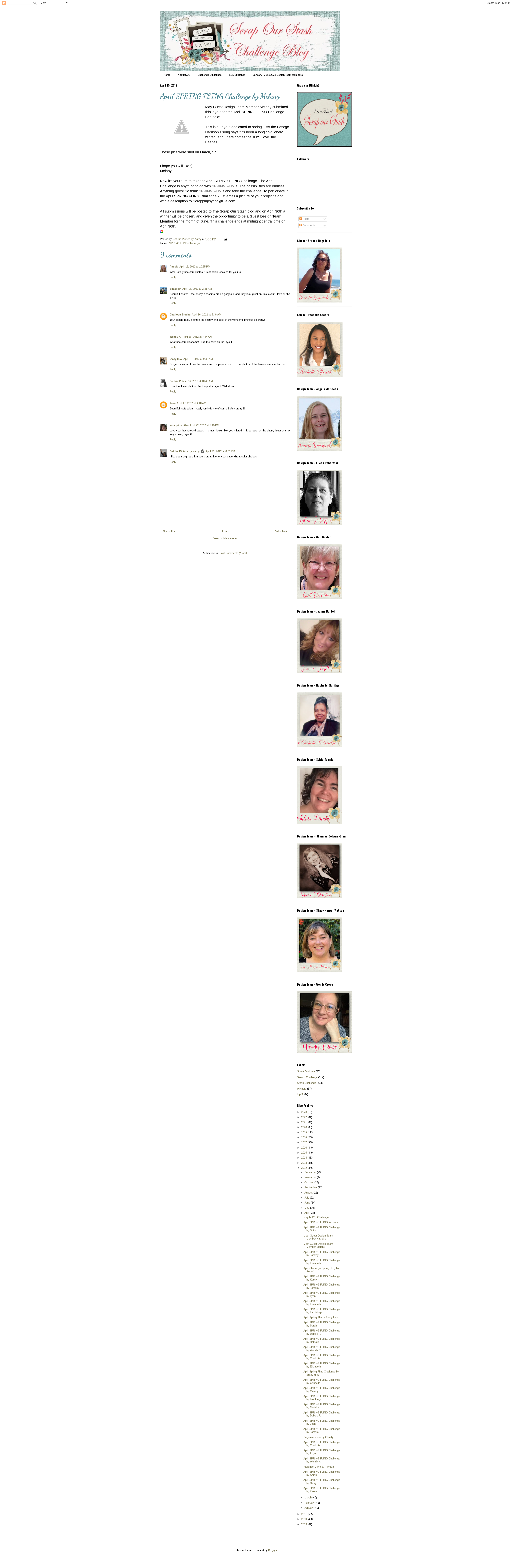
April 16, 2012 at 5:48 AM (206, 314)
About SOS (184, 75)
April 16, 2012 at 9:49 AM (198, 358)
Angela (174, 266)
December (310, 1172)
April (307, 1212)
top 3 (300, 1094)
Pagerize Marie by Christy (318, 1437)
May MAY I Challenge (316, 1217)
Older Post (281, 531)
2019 (304, 1132)
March (308, 1497)
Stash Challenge (306, 1082)
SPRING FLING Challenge (184, 243)
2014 (304, 1157)
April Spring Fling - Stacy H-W (320, 1317)
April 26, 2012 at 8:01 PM (220, 451)
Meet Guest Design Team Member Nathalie (318, 1237)
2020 (304, 1127)
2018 (304, 1137)
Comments (308, 225)
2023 (304, 1112)
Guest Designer (306, 1071)
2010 (304, 1519)
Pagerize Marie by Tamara (318, 1466)
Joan (173, 403)
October (309, 1182)
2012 (304, 1167)
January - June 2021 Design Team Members (278, 75)
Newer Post (169, 531)
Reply (173, 277)
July (307, 1197)
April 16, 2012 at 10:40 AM (197, 381)
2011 (304, 1514)
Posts (305, 218)
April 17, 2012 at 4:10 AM (191, 403)
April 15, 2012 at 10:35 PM (194, 266)
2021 (304, 1122)
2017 (304, 1142)
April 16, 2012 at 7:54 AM (197, 336)
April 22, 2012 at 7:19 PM (204, 425)
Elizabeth (175, 288)
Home (167, 75)
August (308, 1192)
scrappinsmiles (179, 425)
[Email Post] (225, 239)
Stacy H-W (176, 358)
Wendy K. (175, 336)
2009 (304, 1524)
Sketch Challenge (307, 1077)
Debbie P (175, 381)
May (307, 1207)
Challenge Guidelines (210, 75)
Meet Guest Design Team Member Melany (318, 1245)
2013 (304, 1162)
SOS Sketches (237, 75)
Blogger (272, 1550)
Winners (301, 1088)
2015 (304, 1152)
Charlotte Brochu (180, 314)
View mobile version (225, 538)
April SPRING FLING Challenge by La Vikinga (321, 1311)
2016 (304, 1147)
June (307, 1202)
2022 (304, 1117)
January (309, 1507)
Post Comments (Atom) (233, 553)
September (311, 1187)
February (309, 1502)
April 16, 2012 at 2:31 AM (197, 288)
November (310, 1177)
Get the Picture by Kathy (185, 451)
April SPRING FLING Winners (320, 1222)
